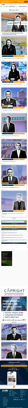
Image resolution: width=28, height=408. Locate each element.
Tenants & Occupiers (5, 401)
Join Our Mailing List (14, 223)
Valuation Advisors (5, 403)
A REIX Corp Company (5, 391)
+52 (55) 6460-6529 (14, 392)
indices (21, 393)
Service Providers (5, 404)
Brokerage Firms (5, 402)
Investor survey (22, 394)
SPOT (21, 395)
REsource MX (14, 10)
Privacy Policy (15, 1)
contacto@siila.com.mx (14, 393)
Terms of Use (17, 407)
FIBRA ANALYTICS (22, 392)
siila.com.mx (13, 394)
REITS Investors (5, 405)
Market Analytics (22, 391)
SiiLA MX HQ (13, 395)
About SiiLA (13, 391)
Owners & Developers (5, 400)
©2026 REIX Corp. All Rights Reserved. (11, 407)
